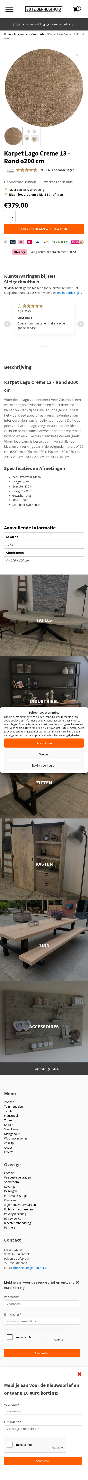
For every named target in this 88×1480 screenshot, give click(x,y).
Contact (9, 1173)
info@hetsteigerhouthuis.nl (30, 1268)
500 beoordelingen (68, 293)
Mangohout (12, 1134)
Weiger (44, 754)
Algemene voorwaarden (20, 1205)
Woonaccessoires (16, 1138)
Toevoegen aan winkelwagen (44, 229)
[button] (77, 54)
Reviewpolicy (12, 1218)
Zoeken (9, 1102)
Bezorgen (10, 1191)
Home (7, 34)
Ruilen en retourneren (18, 1209)
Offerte (9, 1152)
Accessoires (21, 34)
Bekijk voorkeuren (44, 765)
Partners (9, 1227)
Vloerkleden (38, 34)
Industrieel (11, 1116)
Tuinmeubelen (13, 1106)
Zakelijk (9, 1143)
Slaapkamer (12, 1129)
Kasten (8, 1125)
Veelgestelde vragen (17, 1177)
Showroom (11, 1182)
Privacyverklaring (15, 1214)
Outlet (8, 1147)
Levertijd (10, 1186)
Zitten (8, 1120)
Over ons (10, 1200)
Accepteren (44, 743)
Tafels (8, 1111)
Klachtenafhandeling (17, 1223)
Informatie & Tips (15, 1196)
